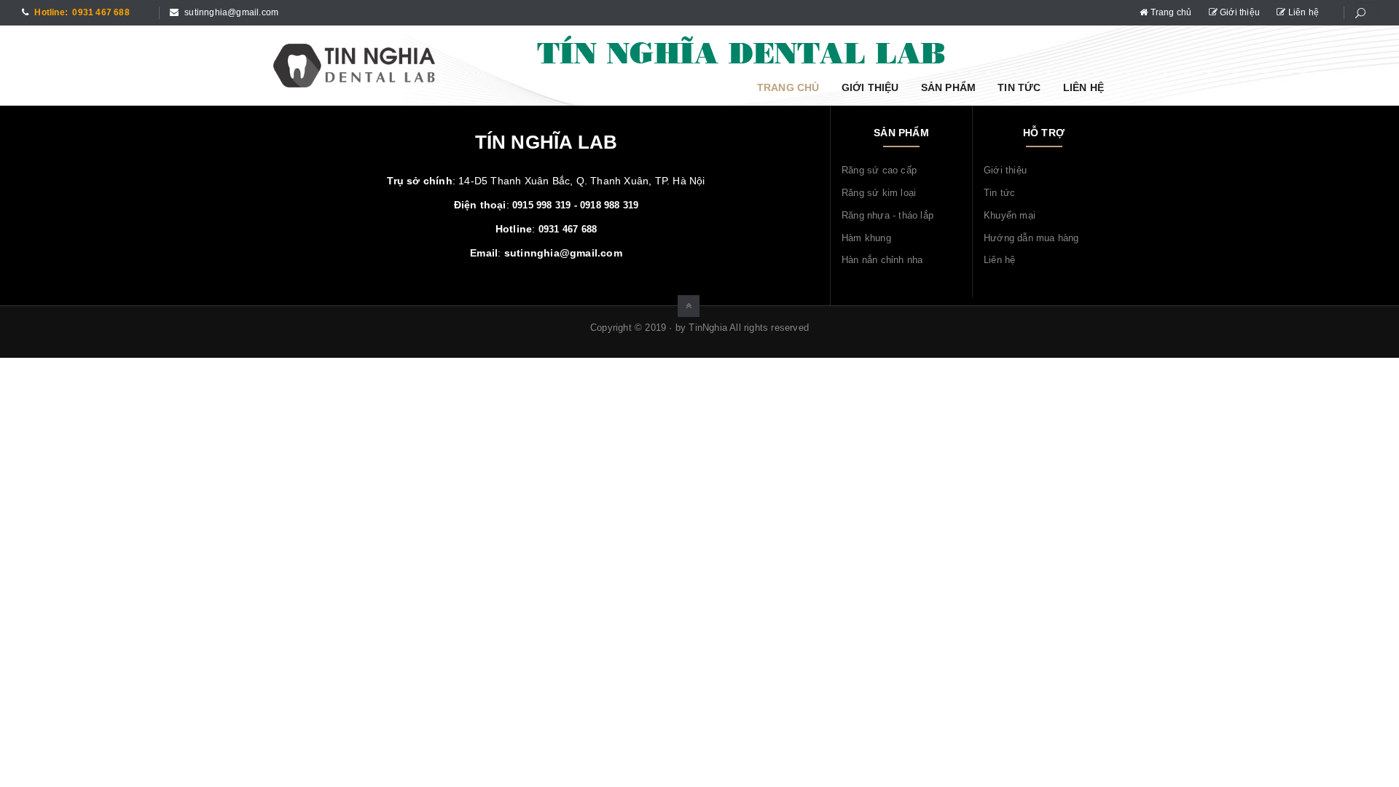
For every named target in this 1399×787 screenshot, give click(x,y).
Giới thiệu (1240, 12)
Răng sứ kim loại (879, 192)
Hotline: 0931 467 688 (81, 12)
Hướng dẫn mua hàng (1031, 237)
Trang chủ (1171, 12)
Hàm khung (866, 237)
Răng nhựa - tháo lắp (887, 215)
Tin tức (1019, 87)
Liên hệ (1302, 12)
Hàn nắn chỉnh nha (882, 259)
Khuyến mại (1009, 215)
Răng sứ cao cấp (879, 170)
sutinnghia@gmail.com (230, 12)
